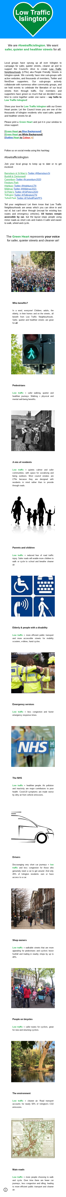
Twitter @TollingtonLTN (25, 195)
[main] (33, 47)
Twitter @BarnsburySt (39, 173)
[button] (5, 1191)
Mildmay (8, 189)
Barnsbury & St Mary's (15, 173)
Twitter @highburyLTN (25, 186)
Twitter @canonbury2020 (28, 179)
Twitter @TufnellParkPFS (29, 198)
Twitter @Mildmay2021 (25, 189)
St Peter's (9, 192)
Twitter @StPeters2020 (26, 192)
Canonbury (10, 179)
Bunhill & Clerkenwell (14, 176)
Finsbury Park (11, 182)
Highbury (9, 186)
